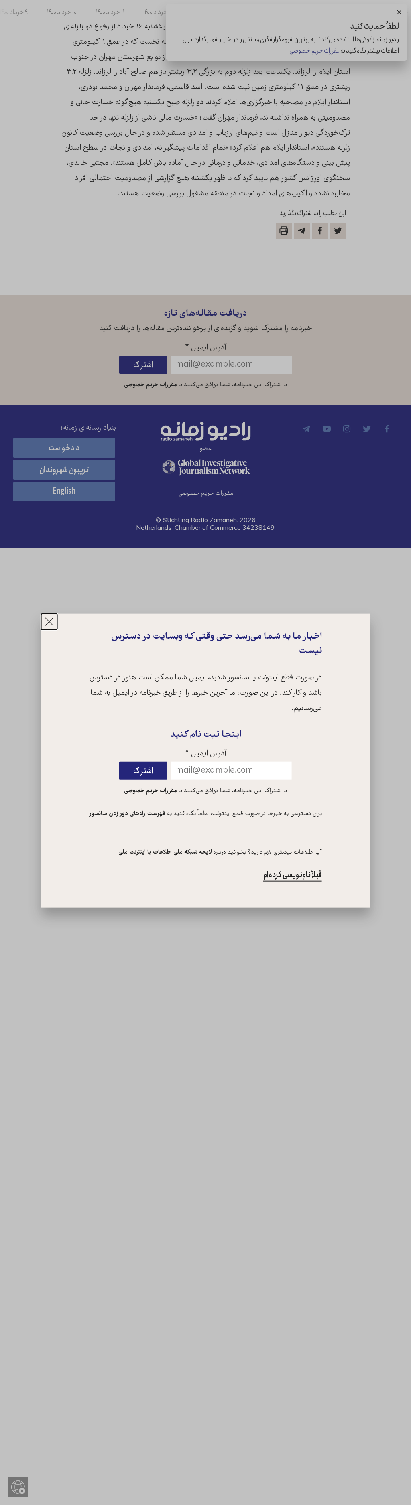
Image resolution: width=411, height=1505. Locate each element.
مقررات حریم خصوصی (150, 791)
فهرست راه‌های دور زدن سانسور (127, 814)
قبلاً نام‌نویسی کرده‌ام (292, 875)
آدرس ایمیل (205, 753)
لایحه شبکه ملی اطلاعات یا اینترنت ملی (164, 852)
